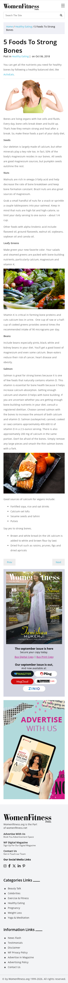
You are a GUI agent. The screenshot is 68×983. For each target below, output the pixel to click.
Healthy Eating (23, 26)
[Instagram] (5, 866)
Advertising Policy (18, 962)
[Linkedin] (19, 866)
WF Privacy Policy (18, 952)
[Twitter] (14, 866)
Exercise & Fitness (18, 898)
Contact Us (10, 851)
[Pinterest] (23, 866)
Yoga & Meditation (18, 917)
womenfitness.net (16, 827)
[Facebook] (9, 866)
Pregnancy (14, 908)
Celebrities (14, 893)
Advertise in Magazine (21, 957)
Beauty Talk (14, 888)
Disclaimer (14, 947)
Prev (9, 562)
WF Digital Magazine (15, 842)
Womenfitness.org (19, 979)
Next (58, 562)
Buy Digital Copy (24, 657)
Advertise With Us (14, 834)
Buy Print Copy (45, 657)
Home (9, 26)
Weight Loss (15, 912)
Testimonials (15, 942)
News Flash (14, 937)
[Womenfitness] (21, 7)
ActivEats (8, 74)
